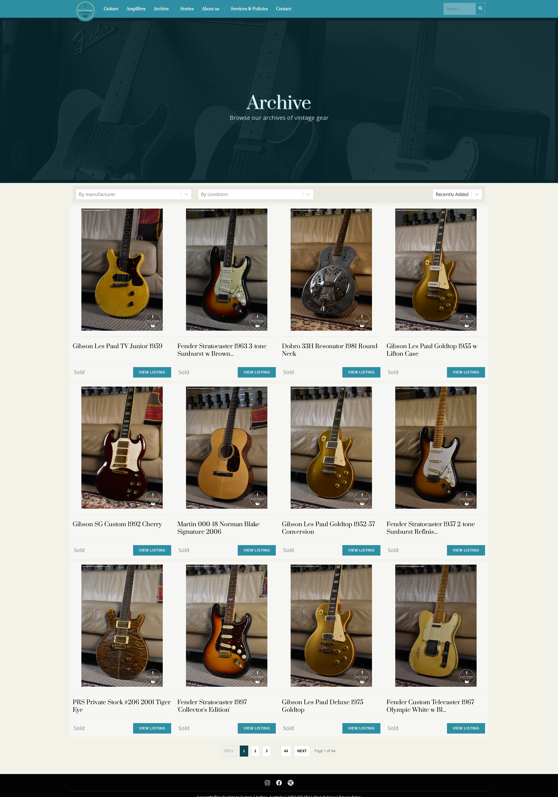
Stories (187, 9)
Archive (161, 9)
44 (286, 751)
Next (302, 751)
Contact (283, 9)
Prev (229, 751)
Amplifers (136, 9)
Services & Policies (249, 9)
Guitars (111, 9)
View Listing (152, 372)
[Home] (84, 9)
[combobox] (79, 194)
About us (210, 9)
